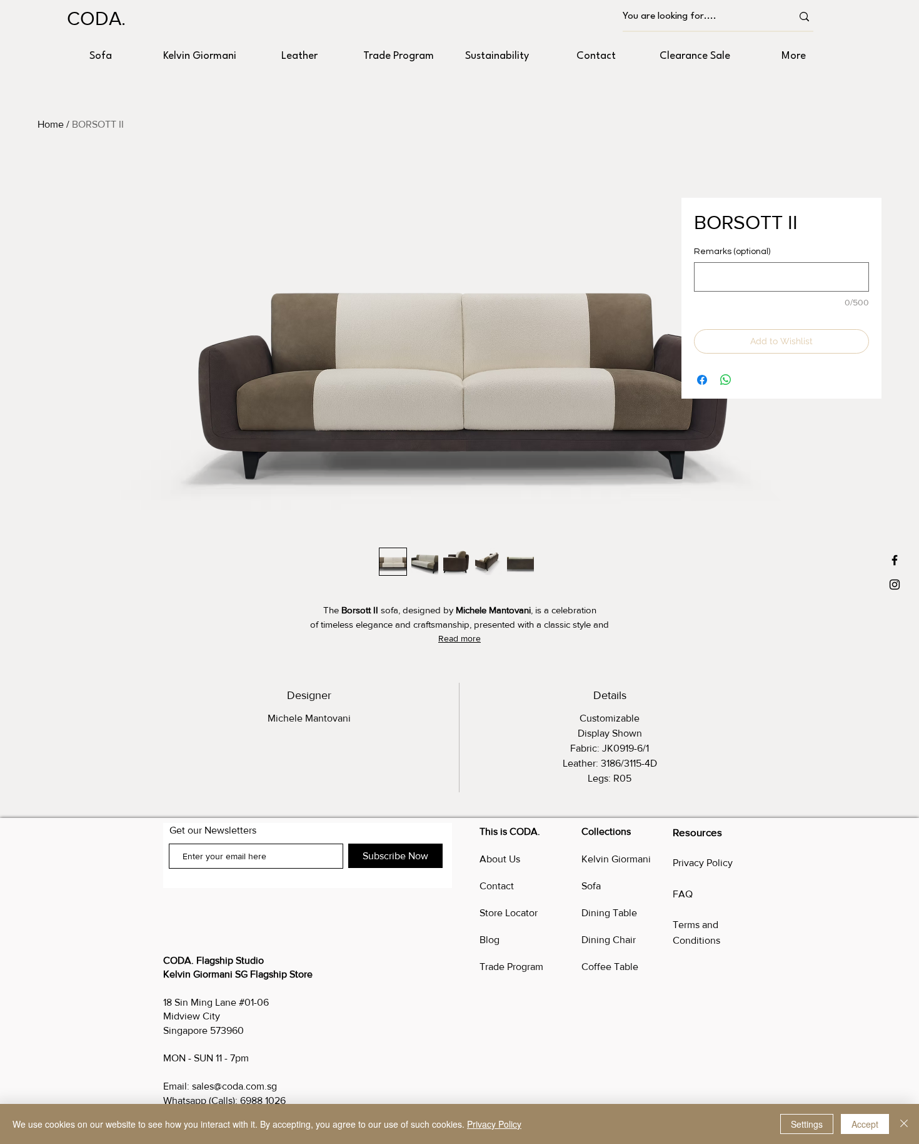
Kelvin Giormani (616, 859)
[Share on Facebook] (702, 379)
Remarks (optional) (732, 251)
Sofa (591, 886)
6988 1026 (263, 1100)
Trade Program (511, 966)
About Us (500, 859)
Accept (864, 1124)
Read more (459, 638)
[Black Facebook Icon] (894, 560)
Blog (490, 939)
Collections (606, 831)
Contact (497, 886)
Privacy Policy (703, 862)
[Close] (903, 1124)
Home (51, 124)
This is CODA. (510, 831)
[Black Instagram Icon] (894, 584)
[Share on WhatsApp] (725, 379)
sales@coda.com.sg (234, 1086)
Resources (697, 832)
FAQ (683, 894)
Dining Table (609, 912)
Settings (807, 1124)
